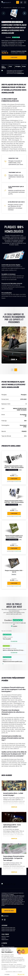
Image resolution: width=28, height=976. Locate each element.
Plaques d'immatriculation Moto (8, 929)
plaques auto (4, 899)
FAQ (2, 945)
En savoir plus (20, 73)
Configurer (14, 57)
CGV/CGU (4, 938)
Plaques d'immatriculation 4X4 (8, 930)
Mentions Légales (5, 936)
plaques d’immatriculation (8, 895)
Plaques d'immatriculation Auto (8, 927)
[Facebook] (2, 920)
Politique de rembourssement (8, 946)
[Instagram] (4, 920)
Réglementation (5, 939)
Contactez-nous (9, 910)
